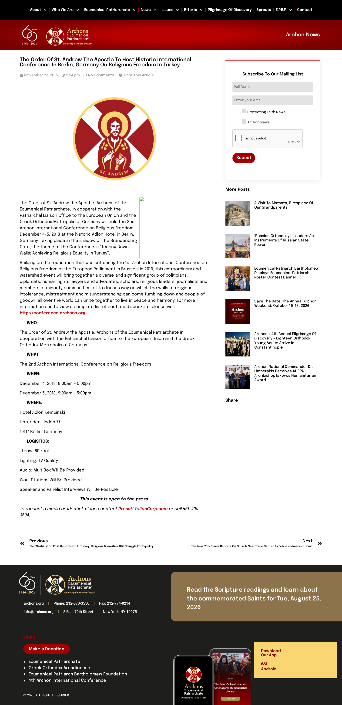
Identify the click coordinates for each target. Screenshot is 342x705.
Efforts (190, 10)
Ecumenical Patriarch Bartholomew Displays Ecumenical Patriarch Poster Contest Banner (286, 273)
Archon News (258, 122)
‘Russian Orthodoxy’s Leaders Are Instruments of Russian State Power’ (284, 240)
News (146, 10)
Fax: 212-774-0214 (114, 603)
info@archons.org (39, 612)
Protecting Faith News (266, 112)
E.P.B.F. (281, 10)
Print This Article (138, 75)
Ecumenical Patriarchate (107, 10)
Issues (167, 10)
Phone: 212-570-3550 (71, 603)
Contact (304, 10)
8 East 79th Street (78, 612)
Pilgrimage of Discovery (230, 10)
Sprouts (263, 10)
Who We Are (63, 10)
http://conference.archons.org (52, 313)
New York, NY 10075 (120, 612)
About (35, 10)
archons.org (34, 603)
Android (268, 669)
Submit (243, 158)
